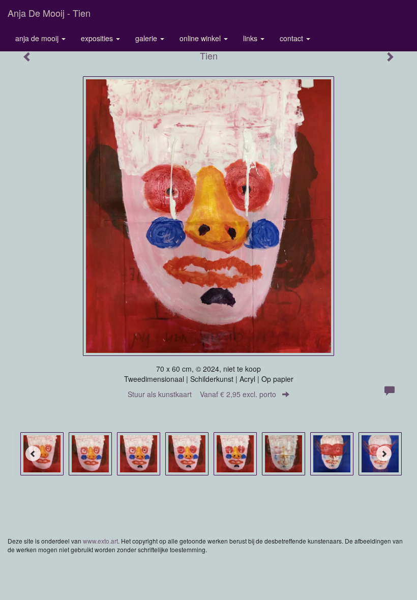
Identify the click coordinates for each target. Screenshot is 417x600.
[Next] (384, 453)
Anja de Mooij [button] (38, 38)
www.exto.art (100, 540)
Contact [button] (292, 38)
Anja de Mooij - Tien (49, 12)
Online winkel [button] (201, 38)
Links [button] (251, 38)
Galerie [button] (147, 38)
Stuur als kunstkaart (202, 394)
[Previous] (33, 453)
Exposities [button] (98, 38)
